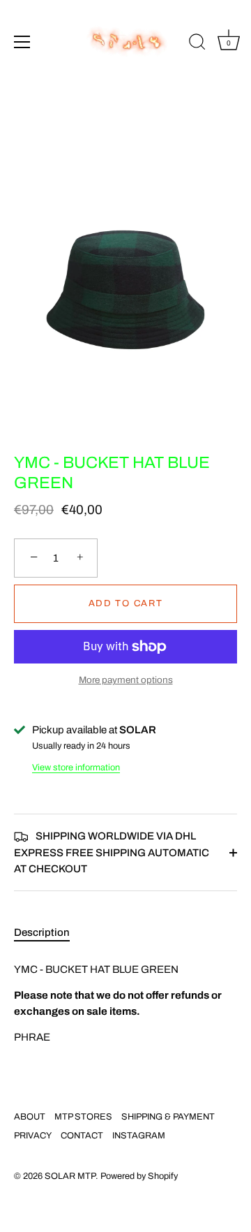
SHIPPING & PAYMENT (168, 1117)
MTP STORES (83, 1117)
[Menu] (22, 42)
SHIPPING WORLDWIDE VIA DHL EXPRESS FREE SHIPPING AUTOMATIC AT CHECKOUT (111, 852)
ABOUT (29, 1117)
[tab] (49, 933)
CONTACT (82, 1136)
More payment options (126, 680)
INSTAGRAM (138, 1136)
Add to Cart (126, 603)
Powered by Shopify (139, 1176)
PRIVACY (33, 1136)
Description (42, 932)
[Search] (197, 44)
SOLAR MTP (70, 1176)
